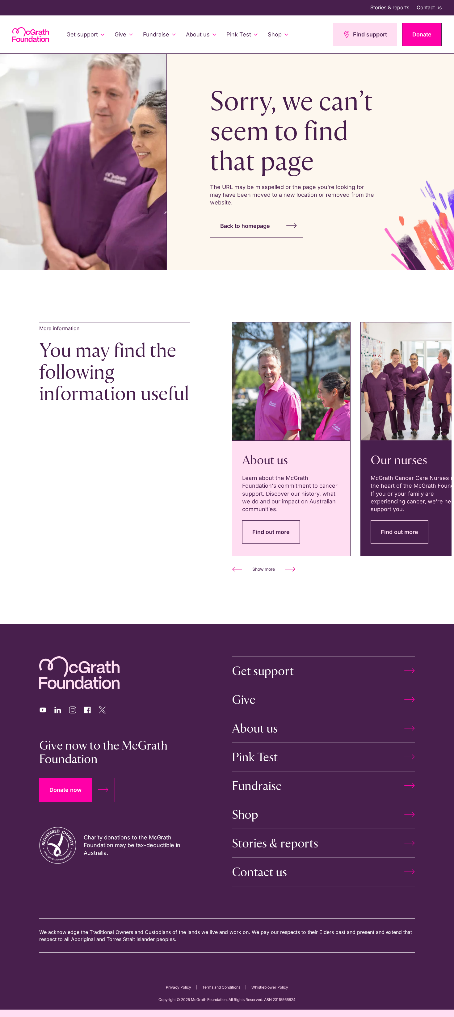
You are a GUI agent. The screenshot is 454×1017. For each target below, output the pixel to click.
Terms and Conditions (221, 987)
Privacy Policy (178, 987)
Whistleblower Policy (269, 987)
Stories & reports (389, 7)
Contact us (429, 7)
